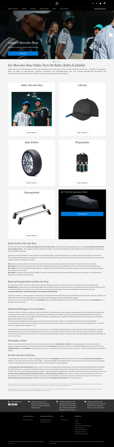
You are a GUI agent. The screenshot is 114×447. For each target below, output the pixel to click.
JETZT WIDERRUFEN (27, 420)
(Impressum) (11, 443)
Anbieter (77, 420)
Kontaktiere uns (64, 420)
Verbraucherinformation (80, 431)
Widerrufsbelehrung (45, 422)
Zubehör (24, 9)
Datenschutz (78, 423)
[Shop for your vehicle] (97, 3)
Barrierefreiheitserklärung (81, 429)
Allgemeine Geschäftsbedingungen (83, 425)
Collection (33, 9)
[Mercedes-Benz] (57, 3)
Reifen (54, 9)
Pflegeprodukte (44, 9)
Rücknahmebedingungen (46, 420)
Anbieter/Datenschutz (100, 9)
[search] (93, 3)
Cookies (76, 422)
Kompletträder (64, 9)
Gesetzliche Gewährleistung (81, 433)
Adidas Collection (13, 9)
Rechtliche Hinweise (79, 428)
